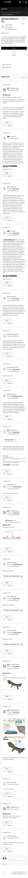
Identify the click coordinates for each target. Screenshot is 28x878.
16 (7, 661)
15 (7, 627)
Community (4, 9)
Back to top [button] (3, 873)
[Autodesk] (8, 2)
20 (7, 832)
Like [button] (13, 52)
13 (7, 559)
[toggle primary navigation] (2, 2)
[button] (26, 23)
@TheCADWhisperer (9, 240)
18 (7, 779)
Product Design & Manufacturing (12, 12)
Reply (14, 48)
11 (7, 481)
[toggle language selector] (19, 2)
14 (7, 593)
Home (2, 12)
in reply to (13, 189)
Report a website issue (19, 873)
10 (7, 426)
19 (7, 803)
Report (14, 55)
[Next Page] (26, 77)
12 (7, 507)
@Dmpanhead (6, 95)
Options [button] (24, 19)
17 (7, 706)
